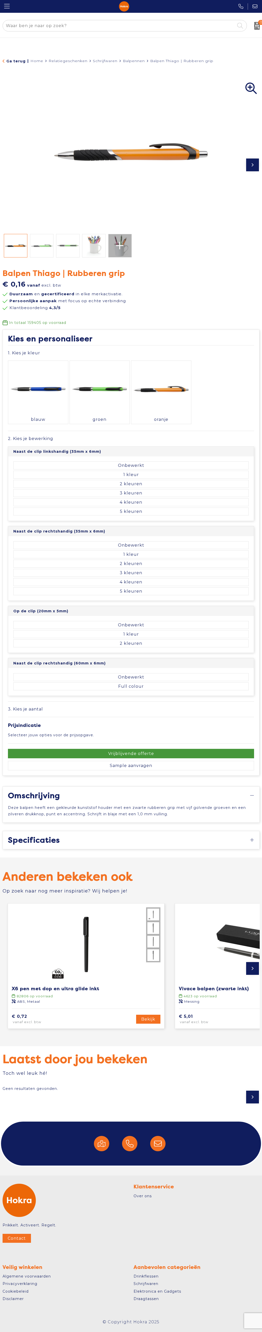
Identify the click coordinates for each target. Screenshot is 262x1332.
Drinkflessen (146, 1276)
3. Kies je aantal (25, 709)
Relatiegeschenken (68, 61)
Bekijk (148, 1019)
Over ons (143, 1196)
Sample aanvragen (131, 765)
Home (36, 61)
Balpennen (134, 61)
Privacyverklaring (20, 1283)
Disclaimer (13, 1298)
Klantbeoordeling (35, 307)
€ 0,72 (26, 1019)
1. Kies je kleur (24, 353)
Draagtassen (146, 1298)
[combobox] (118, 25)
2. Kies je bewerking (30, 438)
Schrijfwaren (105, 61)
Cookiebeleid (16, 1291)
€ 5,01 (193, 1019)
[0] (256, 26)
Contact (17, 1238)
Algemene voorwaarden (27, 1276)
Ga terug (16, 61)
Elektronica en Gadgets (157, 1291)
